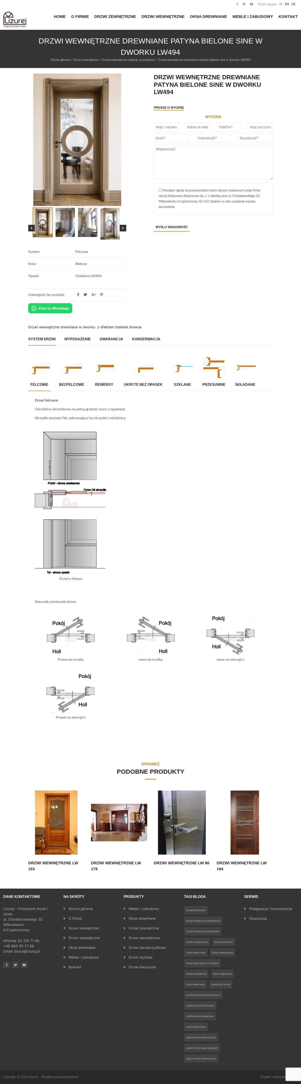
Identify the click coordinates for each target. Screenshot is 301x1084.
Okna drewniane (208, 16)
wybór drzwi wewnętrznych (202, 1048)
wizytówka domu (196, 1026)
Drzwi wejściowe (195, 952)
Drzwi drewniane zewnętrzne (202, 931)
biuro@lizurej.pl (27, 951)
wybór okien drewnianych (201, 1058)
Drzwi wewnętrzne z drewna (202, 963)
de (293, 4)
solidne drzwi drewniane (200, 1005)
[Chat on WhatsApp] (50, 308)
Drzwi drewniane (196, 910)
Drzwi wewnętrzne (162, 16)
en (287, 4)
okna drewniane (195, 984)
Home (60, 16)
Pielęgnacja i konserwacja (270, 908)
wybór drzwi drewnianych (201, 1037)
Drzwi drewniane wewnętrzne (203, 920)
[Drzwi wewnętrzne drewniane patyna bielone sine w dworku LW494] (101, 294)
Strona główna (60, 60)
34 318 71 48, (29, 940)
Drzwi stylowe (140, 957)
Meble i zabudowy (252, 16)
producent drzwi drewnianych (203, 995)
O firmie (80, 16)
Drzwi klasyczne (142, 967)
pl (281, 4)
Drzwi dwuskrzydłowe (147, 947)
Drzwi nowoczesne (197, 942)
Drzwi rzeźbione (223, 942)
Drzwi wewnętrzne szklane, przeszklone (128, 60)
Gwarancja (258, 918)
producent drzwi (220, 984)
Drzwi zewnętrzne (115, 16)
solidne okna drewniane (200, 1016)
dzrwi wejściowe (222, 973)
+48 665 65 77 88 (19, 946)
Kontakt (288, 16)
